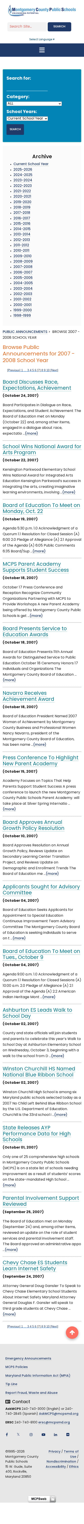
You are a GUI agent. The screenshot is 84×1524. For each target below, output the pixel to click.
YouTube (43, 1435)
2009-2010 (22, 256)
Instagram (31, 1435)
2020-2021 (22, 197)
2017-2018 (21, 213)
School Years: (21, 112)
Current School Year (31, 164)
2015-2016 (21, 224)
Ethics (74, 1467)
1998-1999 (22, 316)
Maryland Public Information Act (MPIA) (37, 1376)
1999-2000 (22, 310)
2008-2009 (23, 261)
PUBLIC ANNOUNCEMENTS (25, 332)
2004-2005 (23, 283)
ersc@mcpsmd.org (54, 1422)
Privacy (54, 1451)
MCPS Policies (16, 1367)
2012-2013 (21, 240)
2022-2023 (22, 186)
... (25, 370)
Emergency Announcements (28, 1358)
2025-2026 (22, 170)
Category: (17, 97)
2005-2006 (23, 278)
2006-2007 (22, 272)
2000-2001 (22, 305)
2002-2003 (22, 294)
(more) (31, 434)
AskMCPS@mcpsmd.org (58, 1414)
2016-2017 (21, 218)
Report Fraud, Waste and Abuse (31, 1393)
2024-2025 (22, 175)
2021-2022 (22, 191)
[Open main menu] (42, 50)
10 (48, 370)
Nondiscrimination (61, 1461)
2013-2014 (21, 234)
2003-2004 (23, 289)
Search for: (18, 79)
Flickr (68, 1435)
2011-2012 (21, 245)
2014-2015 (22, 229)
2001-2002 (22, 299)
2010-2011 (21, 251)
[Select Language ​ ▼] (55, 39)
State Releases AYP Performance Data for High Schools (37, 1134)
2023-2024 (22, 180)
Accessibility (56, 1467)
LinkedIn (56, 1435)
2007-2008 (22, 267)
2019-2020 (22, 202)
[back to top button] (72, 1332)
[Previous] (13, 370)
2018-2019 (21, 207)
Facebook (7, 1435)
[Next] (54, 370)
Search (59, 26)
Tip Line (11, 1384)
